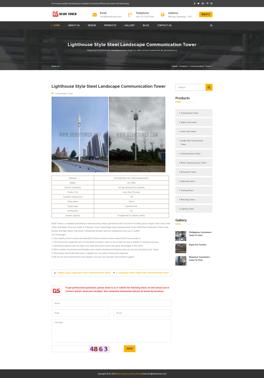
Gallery (130, 25)
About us (74, 25)
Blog (146, 25)
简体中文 (205, 14)
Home (57, 25)
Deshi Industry (122, 373)
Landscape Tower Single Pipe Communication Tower (143, 272)
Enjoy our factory (197, 244)
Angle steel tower (189, 122)
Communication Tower (200, 66)
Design (92, 25)
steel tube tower (188, 131)
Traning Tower (187, 190)
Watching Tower (188, 199)
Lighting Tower (187, 209)
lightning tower (188, 181)
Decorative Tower (188, 172)
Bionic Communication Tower (193, 163)
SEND (130, 348)
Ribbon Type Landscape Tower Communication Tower (84, 272)
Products (110, 25)
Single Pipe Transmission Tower (192, 142)
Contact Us (164, 25)
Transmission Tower (190, 113)
